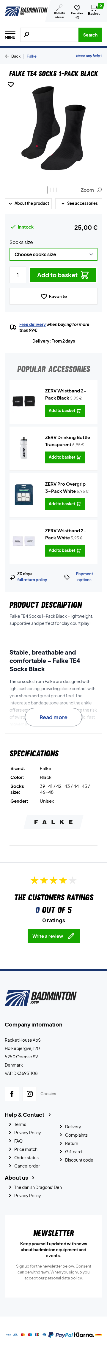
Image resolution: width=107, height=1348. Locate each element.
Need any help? (89, 56)
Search (90, 34)
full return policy (32, 579)
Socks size (21, 242)
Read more (53, 717)
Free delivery (32, 324)
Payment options (84, 576)
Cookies (48, 1093)
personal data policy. (64, 1278)
